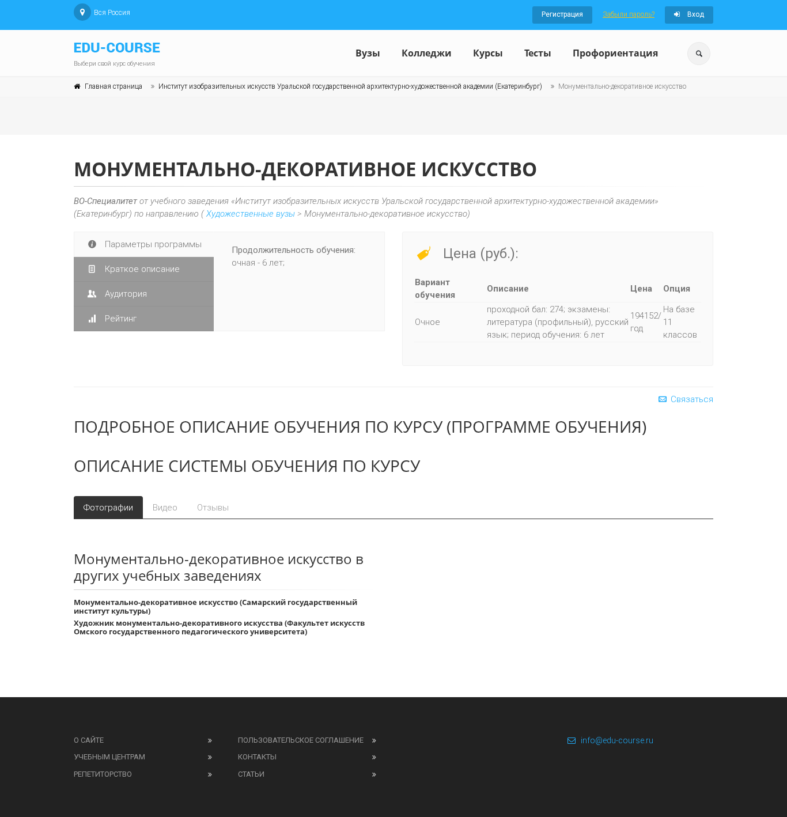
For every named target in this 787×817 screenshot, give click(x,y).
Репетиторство (103, 774)
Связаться (690, 399)
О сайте (89, 740)
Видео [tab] (165, 507)
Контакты (257, 756)
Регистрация (562, 14)
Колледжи (427, 53)
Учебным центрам (109, 756)
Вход (695, 14)
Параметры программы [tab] (152, 244)
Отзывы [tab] (213, 507)
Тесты (537, 53)
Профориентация (615, 53)
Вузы (367, 53)
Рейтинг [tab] (120, 318)
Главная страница (113, 86)
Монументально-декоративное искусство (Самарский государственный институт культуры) (215, 606)
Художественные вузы (250, 214)
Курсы (488, 53)
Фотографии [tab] (108, 507)
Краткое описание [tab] (141, 269)
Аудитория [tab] (125, 294)
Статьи (251, 774)
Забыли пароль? (628, 14)
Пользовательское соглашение (301, 740)
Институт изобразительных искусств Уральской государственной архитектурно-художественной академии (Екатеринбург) (350, 86)
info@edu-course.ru (617, 740)
